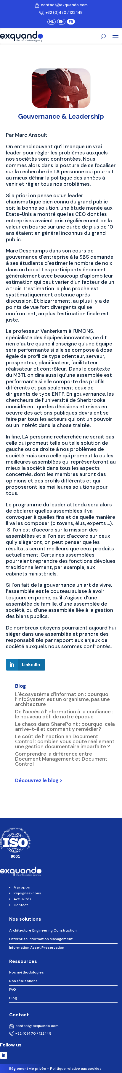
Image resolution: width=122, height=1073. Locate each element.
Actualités (22, 899)
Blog (13, 998)
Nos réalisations (23, 981)
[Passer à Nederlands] (51, 21)
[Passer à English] (61, 21)
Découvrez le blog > (38, 780)
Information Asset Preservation (36, 947)
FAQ (12, 989)
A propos (22, 887)
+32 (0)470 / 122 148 (63, 12)
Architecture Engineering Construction (43, 930)
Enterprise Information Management (41, 939)
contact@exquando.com (63, 4)
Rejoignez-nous (27, 893)
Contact (21, 905)
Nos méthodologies (26, 972)
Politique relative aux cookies (76, 1068)
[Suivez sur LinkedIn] (3, 1055)
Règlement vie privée (27, 1068)
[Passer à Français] (71, 21)
